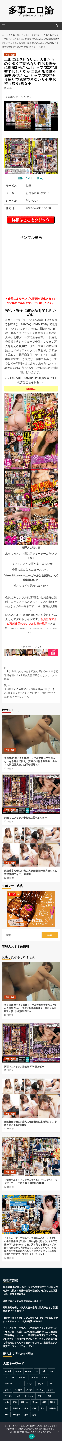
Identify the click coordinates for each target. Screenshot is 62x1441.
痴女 (26, 1408)
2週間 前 (10, 878)
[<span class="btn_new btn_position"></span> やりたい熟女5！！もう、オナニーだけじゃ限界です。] (44, 450)
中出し (40, 1396)
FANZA (28, 1371)
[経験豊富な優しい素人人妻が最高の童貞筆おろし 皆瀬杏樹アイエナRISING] (31, 847)
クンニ (19, 1383)
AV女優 (8, 1371)
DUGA (18, 1371)
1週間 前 (10, 768)
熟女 (7, 1408)
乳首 (49, 1396)
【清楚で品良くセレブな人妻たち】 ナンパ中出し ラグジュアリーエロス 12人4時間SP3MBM (30, 1181)
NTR (51, 1371)
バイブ (29, 1390)
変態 (15, 1402)
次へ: (30, 691)
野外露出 (16, 1414)
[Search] (57, 25)
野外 (7, 1414)
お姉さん (22, 1377)
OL (6, 1377)
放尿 (44, 1402)
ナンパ (7, 1390)
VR (13, 1377)
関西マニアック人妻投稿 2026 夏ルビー (25, 817)
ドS (51, 1383)
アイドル (33, 1377)
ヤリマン (8, 1396)
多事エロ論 (31, 9)
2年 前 (9, 88)
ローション (29, 1396)
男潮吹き (16, 1408)
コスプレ (30, 1383)
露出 (26, 1414)
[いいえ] (58, 1431)
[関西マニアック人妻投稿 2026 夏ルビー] (31, 794)
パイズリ (39, 1390)
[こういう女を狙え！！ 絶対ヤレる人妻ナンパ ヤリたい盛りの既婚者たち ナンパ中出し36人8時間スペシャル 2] (44, 412)
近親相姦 (52, 1408)
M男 (43, 1371)
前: (31, 673)
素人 (42, 1408)
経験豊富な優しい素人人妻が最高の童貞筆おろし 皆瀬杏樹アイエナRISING (30, 872)
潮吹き (53, 1402)
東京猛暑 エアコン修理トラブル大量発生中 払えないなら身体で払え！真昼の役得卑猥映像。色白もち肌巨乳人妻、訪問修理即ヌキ (30, 761)
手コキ (35, 1402)
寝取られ (24, 1402)
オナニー (8, 1383)
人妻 (7, 1402)
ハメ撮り (18, 1390)
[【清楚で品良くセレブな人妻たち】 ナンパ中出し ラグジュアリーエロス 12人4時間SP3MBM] (31, 1156)
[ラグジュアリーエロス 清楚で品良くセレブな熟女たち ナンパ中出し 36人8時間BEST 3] (17, 488)
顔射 (34, 1414)
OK (31, 1436)
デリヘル (41, 1383)
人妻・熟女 (10, 54)
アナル (44, 1377)
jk (37, 1371)
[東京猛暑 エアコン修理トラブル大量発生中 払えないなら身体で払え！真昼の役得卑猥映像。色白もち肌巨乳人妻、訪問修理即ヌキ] (31, 734)
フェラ (50, 1390)
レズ (18, 1396)
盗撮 (34, 1408)
